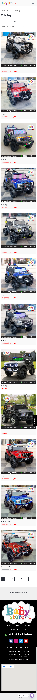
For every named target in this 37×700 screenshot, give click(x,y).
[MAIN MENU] (33, 3)
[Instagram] (16, 641)
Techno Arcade (18, 697)
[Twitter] (21, 641)
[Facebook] (11, 641)
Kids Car (9, 11)
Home (3, 11)
